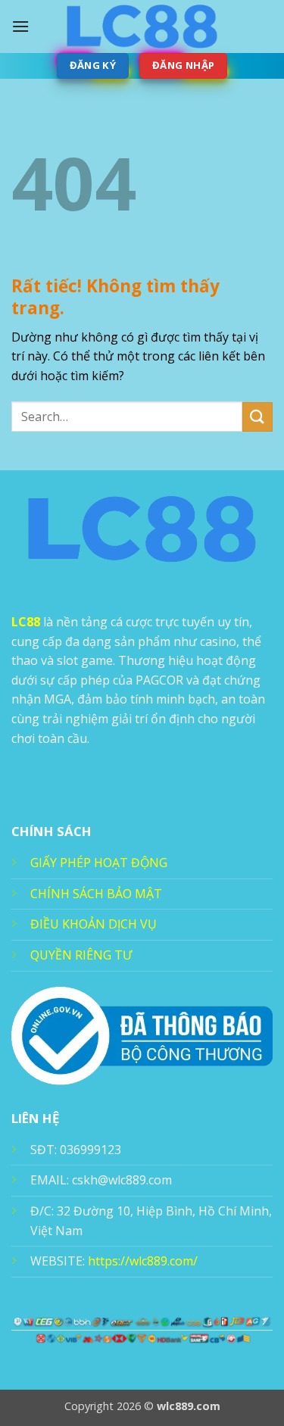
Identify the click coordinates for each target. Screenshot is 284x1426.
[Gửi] (257, 417)
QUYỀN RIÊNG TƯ (81, 955)
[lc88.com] (142, 26)
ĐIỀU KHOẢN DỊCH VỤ (93, 924)
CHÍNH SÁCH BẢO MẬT (96, 893)
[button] (20, 26)
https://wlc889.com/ (143, 1261)
